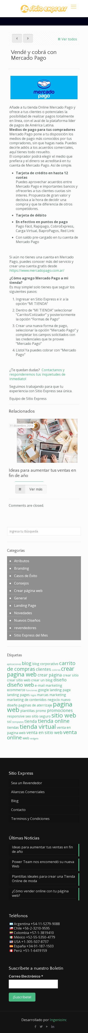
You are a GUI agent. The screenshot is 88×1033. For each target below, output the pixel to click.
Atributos (21, 561)
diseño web (20, 684)
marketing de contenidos (27, 699)
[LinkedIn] (52, 1026)
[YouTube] (47, 1026)
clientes (43, 669)
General (20, 598)
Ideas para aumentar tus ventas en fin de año (42, 849)
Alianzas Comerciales (28, 792)
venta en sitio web (44, 732)
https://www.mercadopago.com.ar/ (36, 270)
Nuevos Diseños (27, 620)
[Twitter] (41, 1026)
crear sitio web (18, 680)
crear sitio (71, 675)
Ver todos (69, 39)
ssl (9, 721)
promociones (60, 710)
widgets (34, 738)
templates (17, 721)
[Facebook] (35, 1026)
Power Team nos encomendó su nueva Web (43, 864)
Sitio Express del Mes (31, 635)
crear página (50, 675)
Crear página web (28, 590)
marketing (57, 694)
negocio (53, 699)
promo (41, 710)
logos (33, 695)
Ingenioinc (58, 1019)
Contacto (18, 809)
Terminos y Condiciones (30, 818)
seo (28, 716)
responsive (16, 716)
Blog (15, 800)
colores (56, 669)
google (43, 690)
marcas (42, 694)
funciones (31, 690)
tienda (30, 721)
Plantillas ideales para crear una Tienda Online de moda (43, 878)
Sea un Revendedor (26, 783)
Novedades (23, 613)
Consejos (21, 583)
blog (26, 663)
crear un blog (42, 680)
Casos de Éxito (25, 575)
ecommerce (16, 690)
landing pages (18, 694)
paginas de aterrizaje (35, 705)
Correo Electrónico (26, 976)
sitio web (63, 715)
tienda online (53, 720)
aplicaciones (14, 664)
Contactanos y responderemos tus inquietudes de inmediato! (37, 374)
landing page (60, 690)
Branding (21, 568)
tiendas (13, 727)
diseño (60, 680)
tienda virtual (38, 726)
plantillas (27, 710)
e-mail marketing (48, 685)
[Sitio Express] (44, 8)
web (26, 738)
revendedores (25, 627)
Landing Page (25, 605)
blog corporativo (45, 663)
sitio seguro (41, 716)
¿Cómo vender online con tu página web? (40, 893)
